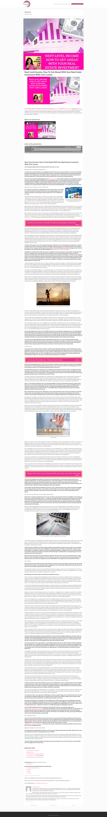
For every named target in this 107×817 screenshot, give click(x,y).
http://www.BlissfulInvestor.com (41, 783)
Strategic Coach (30, 217)
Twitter (28, 771)
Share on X (77, 224)
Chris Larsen (56, 108)
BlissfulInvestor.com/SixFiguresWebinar (35, 753)
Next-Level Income (68, 108)
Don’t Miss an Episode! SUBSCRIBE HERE (77, 4)
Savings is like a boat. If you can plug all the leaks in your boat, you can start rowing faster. (54, 473)
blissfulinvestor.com (29, 801)
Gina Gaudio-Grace (31, 755)
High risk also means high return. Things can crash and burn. (45, 360)
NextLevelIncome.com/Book (34, 202)
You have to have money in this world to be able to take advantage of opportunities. (51, 223)
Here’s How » (30, 763)
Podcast (73, 805)
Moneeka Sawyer (33, 805)
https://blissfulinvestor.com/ (33, 767)
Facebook (29, 772)
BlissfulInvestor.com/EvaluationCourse (35, 757)
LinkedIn (29, 769)
